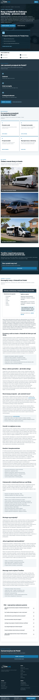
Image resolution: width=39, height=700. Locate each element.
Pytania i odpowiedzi (24, 674)
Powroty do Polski (3, 688)
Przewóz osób (23, 667)
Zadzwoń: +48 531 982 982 (6, 101)
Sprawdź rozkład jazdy (21, 25)
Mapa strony (36, 694)
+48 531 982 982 (19, 268)
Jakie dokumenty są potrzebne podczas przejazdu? (15, 615)
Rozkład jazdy (23, 677)
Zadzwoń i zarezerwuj (31, 698)
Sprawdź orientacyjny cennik (7, 46)
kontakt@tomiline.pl (23, 683)
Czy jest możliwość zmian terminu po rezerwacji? (15, 630)
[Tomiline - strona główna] (6, 2)
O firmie (22, 673)
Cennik (22, 676)
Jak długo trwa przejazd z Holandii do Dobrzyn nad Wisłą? (16, 623)
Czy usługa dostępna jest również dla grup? (13, 626)
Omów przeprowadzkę (5, 149)
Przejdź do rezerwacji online (19, 658)
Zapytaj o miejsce (4, 133)
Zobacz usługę (23, 149)
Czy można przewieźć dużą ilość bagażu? (13, 619)
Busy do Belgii (3, 685)
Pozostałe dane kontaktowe (17, 101)
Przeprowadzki (23, 671)
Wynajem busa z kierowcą (24, 668)
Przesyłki (22, 670)
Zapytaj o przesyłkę (24, 133)
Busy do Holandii (3, 682)
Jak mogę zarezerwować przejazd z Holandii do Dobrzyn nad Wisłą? (17, 608)
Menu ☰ (36, 2)
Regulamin (32, 694)
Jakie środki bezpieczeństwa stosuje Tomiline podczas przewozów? (16, 634)
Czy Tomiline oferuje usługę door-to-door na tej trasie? (16, 612)
